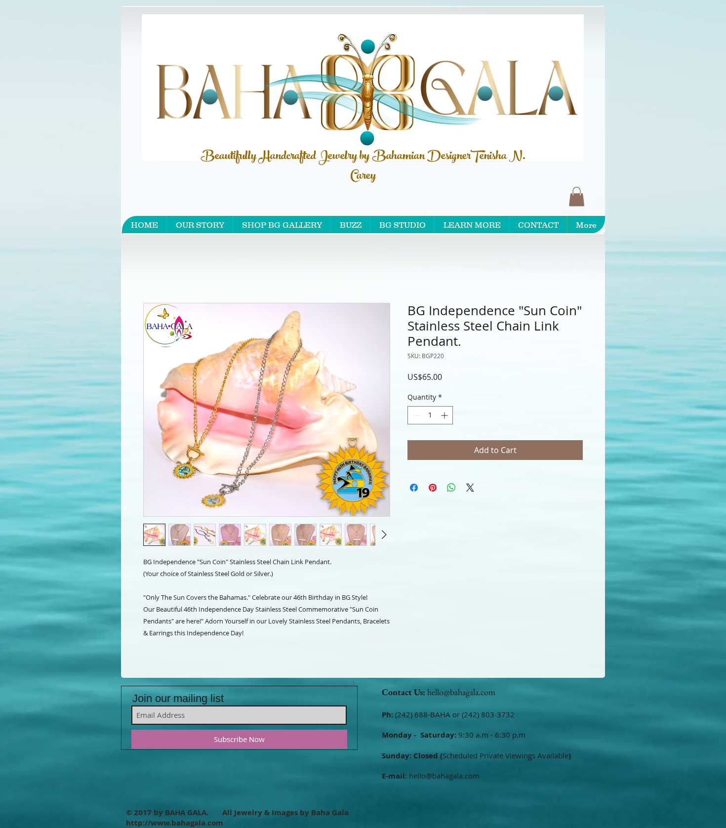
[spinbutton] (430, 416)
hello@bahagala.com (461, 694)
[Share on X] (470, 489)
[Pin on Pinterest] (433, 489)
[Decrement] (415, 416)
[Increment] (445, 416)
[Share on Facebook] (414, 489)
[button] (576, 196)
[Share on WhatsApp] (451, 489)
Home (154, 268)
